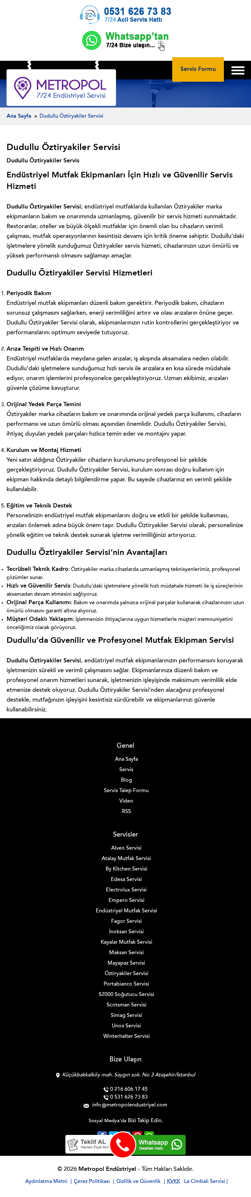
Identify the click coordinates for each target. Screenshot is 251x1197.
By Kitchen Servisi (126, 869)
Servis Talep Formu (126, 790)
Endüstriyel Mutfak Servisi (126, 911)
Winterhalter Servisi (126, 1036)
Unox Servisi (126, 1026)
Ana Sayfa (126, 759)
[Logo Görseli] (61, 89)
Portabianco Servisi (126, 984)
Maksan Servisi (126, 953)
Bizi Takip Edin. (145, 1120)
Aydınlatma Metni (46, 1181)
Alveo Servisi (126, 848)
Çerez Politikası (92, 1181)
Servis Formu (198, 69)
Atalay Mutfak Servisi (126, 858)
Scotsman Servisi (126, 1005)
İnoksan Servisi (126, 932)
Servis (126, 770)
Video (126, 801)
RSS (126, 811)
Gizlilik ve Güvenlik (138, 1181)
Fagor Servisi (126, 921)
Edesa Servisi (126, 879)
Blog (126, 780)
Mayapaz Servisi (126, 963)
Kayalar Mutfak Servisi (126, 942)
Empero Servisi (126, 900)
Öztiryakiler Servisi (126, 973)
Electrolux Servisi (126, 890)
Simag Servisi (126, 1015)
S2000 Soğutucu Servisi (126, 994)
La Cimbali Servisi (204, 1181)
